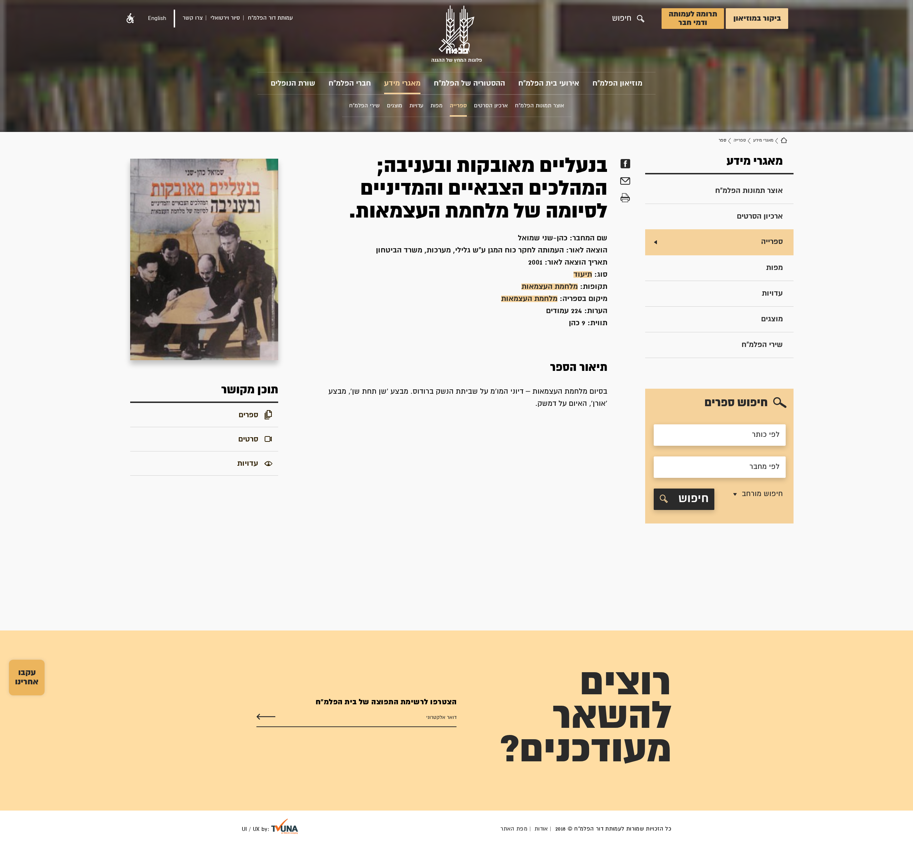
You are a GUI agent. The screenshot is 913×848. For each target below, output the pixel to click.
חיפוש (692, 499)
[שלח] (265, 716)
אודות (541, 829)
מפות (774, 268)
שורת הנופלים (293, 83)
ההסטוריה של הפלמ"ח (469, 83)
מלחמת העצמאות (549, 286)
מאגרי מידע (402, 83)
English (157, 18)
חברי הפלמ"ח (349, 83)
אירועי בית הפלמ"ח (548, 83)
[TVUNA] (284, 826)
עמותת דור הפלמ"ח (270, 18)
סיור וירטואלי (225, 18)
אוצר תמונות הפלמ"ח (749, 191)
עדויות (772, 293)
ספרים (248, 415)
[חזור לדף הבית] (784, 140)
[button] (130, 18)
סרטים (248, 439)
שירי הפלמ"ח (762, 345)
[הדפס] (625, 198)
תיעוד (582, 274)
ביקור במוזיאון (757, 18)
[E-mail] (625, 182)
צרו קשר (193, 18)
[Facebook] (625, 164)
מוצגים (772, 319)
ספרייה (740, 140)
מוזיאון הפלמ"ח (617, 83)
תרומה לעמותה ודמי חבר (693, 18)
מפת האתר (513, 829)
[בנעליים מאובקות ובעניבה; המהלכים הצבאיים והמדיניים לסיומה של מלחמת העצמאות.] (204, 259)
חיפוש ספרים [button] (736, 403)
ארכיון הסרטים (760, 216)
